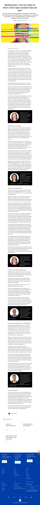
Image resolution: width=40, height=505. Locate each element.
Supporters (27, 475)
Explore (17, 462)
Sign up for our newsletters (30, 481)
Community (27, 468)
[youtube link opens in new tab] (27, 497)
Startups (3, 468)
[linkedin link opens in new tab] (22, 497)
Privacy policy (16, 485)
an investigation (17, 213)
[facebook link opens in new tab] (10, 497)
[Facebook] (27, 413)
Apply (4, 461)
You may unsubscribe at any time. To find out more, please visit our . (32, 491)
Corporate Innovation (17, 475)
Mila (15, 134)
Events (27, 470)
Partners (15, 468)
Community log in (28, 478)
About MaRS (3, 483)
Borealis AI (25, 191)
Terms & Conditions (16, 483)
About (2, 481)
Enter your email (29, 484)
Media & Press (4, 488)
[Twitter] (29, 413)
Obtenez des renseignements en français (20, 488)
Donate (29, 460)
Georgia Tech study (18, 50)
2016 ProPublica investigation (20, 150)
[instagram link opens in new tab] (16, 497)
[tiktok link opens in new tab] (31, 497)
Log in (3, 473)
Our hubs (27, 473)
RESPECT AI (22, 397)
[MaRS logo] (20, 500)
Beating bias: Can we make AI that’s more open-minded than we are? (20, 8)
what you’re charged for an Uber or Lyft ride (21, 333)
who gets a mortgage (17, 329)
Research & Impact (4, 485)
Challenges (15, 473)
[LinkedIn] (31, 413)
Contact (3, 490)
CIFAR (9, 92)
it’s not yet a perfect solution (16, 300)
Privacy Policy (35, 491)
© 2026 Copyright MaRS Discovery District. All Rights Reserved (20, 502)
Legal (15, 481)
